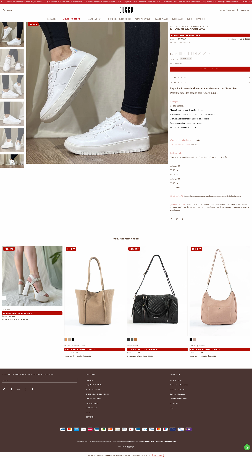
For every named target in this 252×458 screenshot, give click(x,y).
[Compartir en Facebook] (171, 219)
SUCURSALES (177, 19)
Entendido (158, 455)
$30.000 (185, 26)
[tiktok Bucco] (25, 389)
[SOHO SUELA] (135, 339)
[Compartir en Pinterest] (183, 219)
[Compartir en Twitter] (177, 219)
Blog (172, 408)
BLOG (189, 19)
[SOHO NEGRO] (128, 339)
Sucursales (174, 403)
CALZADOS (52, 19)
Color (174, 59)
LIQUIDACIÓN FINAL (72, 19)
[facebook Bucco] (11, 389)
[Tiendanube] (126, 447)
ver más (196, 140)
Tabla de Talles (175, 380)
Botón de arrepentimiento (166, 441)
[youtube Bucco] (18, 389)
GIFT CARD (200, 19)
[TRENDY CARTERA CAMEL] (65, 339)
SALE (178, 26)
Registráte (231, 10)
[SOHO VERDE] (132, 339)
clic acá (223, 157)
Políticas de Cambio (177, 389)
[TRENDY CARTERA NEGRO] (73, 339)
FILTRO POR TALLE (142, 19)
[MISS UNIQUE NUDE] (194, 339)
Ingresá (222, 10)
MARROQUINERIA (94, 19)
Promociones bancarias (179, 385)
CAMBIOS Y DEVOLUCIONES (119, 19)
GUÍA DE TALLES (161, 19)
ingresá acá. (149, 441)
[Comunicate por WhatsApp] (247, 447)
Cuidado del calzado (177, 394)
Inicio (172, 26)
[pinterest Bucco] (32, 389)
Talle (173, 54)
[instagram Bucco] (4, 389)
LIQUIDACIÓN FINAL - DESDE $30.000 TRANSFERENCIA (23, 2)
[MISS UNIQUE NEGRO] (191, 339)
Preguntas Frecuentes (178, 399)
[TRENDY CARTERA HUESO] (69, 339)
